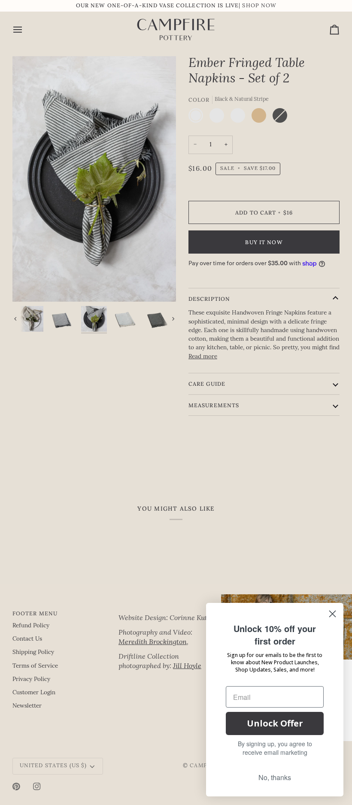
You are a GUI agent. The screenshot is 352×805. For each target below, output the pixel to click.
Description (209, 298)
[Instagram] (37, 786)
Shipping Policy (33, 652)
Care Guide (206, 383)
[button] (168, 611)
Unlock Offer (275, 723)
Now (268, 6)
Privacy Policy (31, 679)
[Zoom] (94, 179)
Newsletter (27, 706)
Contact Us (27, 639)
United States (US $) (53, 766)
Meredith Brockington (152, 642)
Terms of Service (35, 666)
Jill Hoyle (187, 666)
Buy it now (263, 242)
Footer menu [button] (35, 613)
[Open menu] (25, 30)
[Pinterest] (16, 786)
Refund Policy (30, 626)
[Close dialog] (332, 613)
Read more (202, 357)
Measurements (214, 405)
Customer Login (33, 693)
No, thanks (274, 777)
